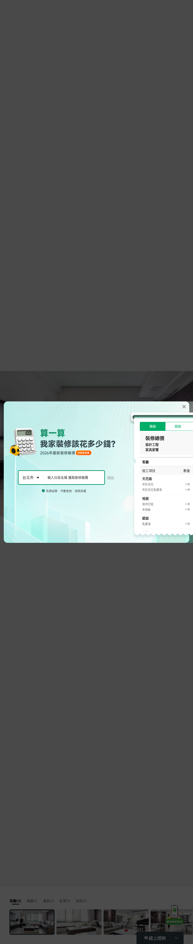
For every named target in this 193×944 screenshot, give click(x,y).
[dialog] (96, 472)
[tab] (152, 426)
